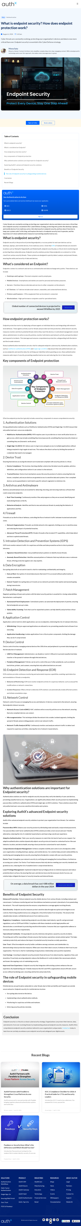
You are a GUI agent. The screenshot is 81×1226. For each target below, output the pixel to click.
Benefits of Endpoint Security (14, 169)
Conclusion (8, 178)
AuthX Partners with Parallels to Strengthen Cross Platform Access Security (17, 1094)
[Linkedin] (50, 1220)
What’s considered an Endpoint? (15, 147)
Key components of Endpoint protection (17, 156)
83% (53, 246)
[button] (77, 4)
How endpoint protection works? (15, 152)
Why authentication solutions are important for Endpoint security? (26, 160)
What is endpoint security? (13, 143)
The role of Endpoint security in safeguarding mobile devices (26, 174)
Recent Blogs (8, 182)
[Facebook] (43, 1220)
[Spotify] (57, 1220)
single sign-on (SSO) (40, 349)
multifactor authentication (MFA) (19, 349)
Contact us (66, 1028)
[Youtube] (50, 1222)
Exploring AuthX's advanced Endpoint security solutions (23, 165)
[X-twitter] (47, 1220)
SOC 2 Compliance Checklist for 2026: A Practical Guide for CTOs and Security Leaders (60, 1094)
